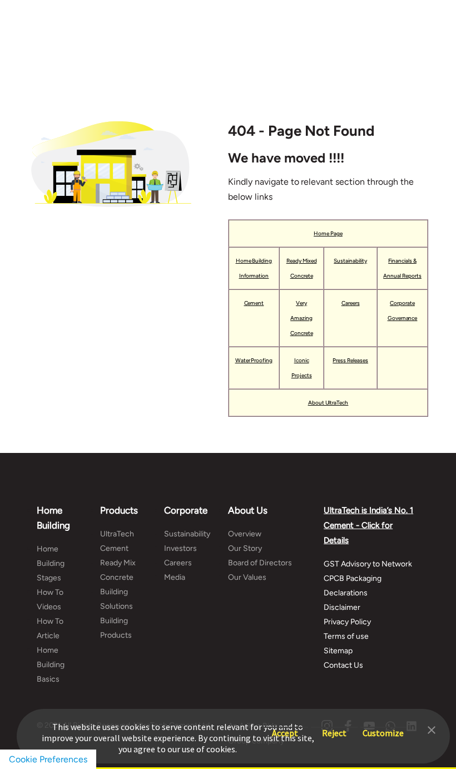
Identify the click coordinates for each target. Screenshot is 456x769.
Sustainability (350, 260)
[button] (431, 729)
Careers (350, 303)
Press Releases (350, 360)
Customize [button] (383, 727)
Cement (254, 303)
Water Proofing (254, 360)
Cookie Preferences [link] (48, 759)
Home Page (328, 233)
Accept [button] (285, 727)
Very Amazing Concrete (301, 318)
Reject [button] (334, 727)
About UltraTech (328, 402)
